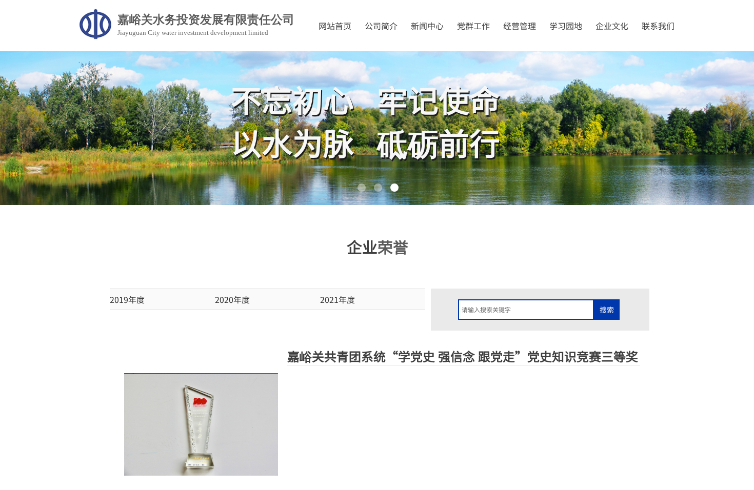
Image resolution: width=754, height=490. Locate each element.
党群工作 (473, 25)
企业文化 (612, 25)
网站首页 (335, 25)
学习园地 (565, 25)
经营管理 (519, 25)
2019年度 (127, 299)
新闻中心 (427, 25)
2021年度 (337, 299)
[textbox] (526, 309)
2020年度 (232, 299)
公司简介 (381, 25)
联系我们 (658, 25)
